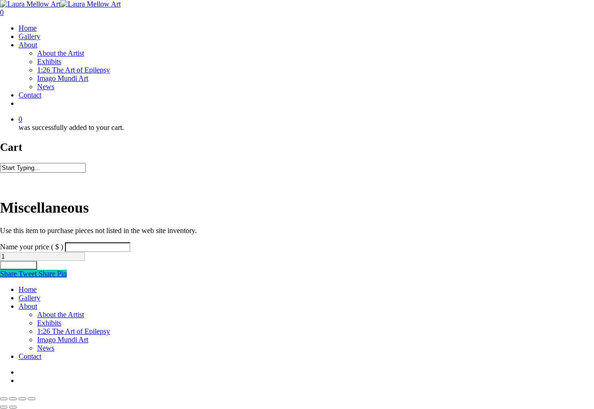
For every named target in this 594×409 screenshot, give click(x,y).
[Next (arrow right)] (13, 407)
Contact (30, 95)
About (28, 45)
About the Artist (60, 53)
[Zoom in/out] (3, 398)
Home (28, 28)
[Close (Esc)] (31, 398)
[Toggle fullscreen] (13, 398)
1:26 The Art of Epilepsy (73, 70)
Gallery (29, 36)
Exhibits (49, 61)
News (45, 87)
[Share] (22, 398)
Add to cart (18, 265)
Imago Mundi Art (62, 78)
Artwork (32, 177)
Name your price (31, 247)
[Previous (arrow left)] (3, 407)
